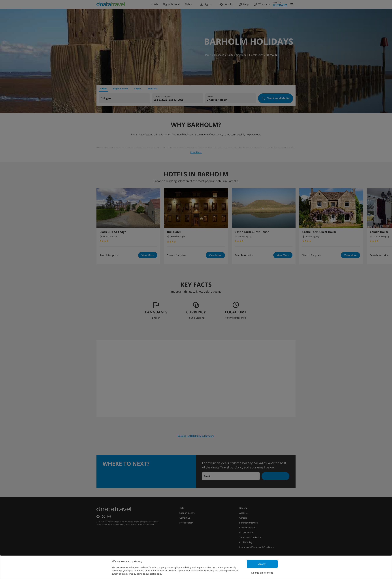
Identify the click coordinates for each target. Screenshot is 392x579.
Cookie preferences (262, 572)
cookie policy (156, 573)
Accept (262, 564)
